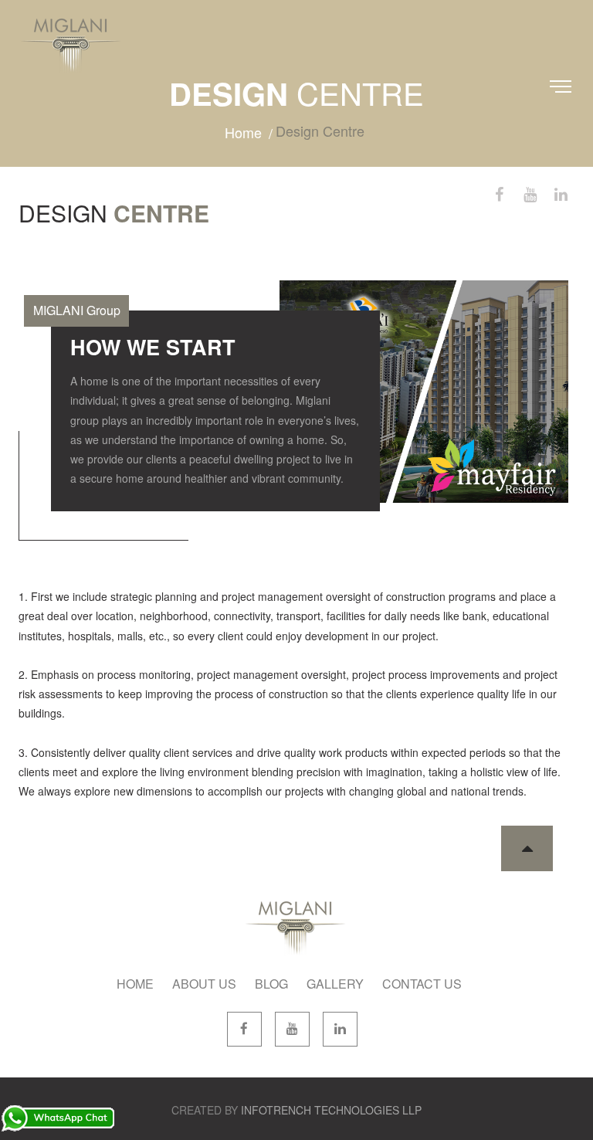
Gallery (335, 983)
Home (243, 132)
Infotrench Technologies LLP (331, 1110)
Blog (271, 983)
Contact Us (422, 983)
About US (204, 983)
